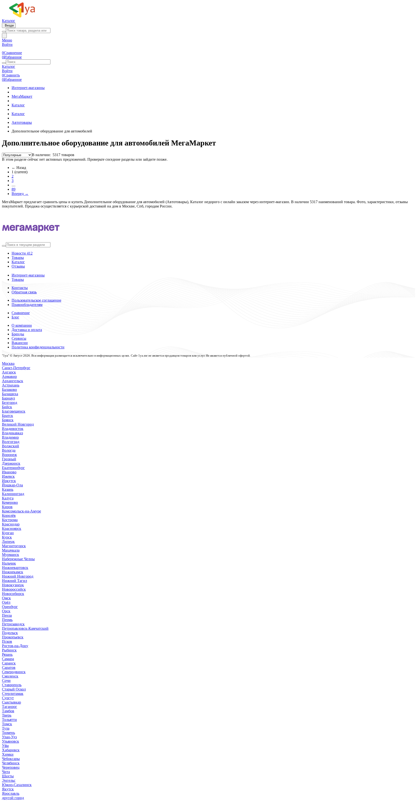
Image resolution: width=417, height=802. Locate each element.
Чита (6, 772)
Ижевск (8, 476)
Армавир (9, 376)
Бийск (7, 407)
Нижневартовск (15, 568)
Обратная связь (24, 292)
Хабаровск (11, 750)
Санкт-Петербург (16, 368)
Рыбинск (9, 650)
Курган (8, 533)
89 (13, 189)
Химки (8, 754)
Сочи (6, 680)
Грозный (9, 459)
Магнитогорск (14, 546)
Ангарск (9, 372)
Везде (9, 25)
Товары (18, 258)
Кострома (10, 520)
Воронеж (9, 455)
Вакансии (20, 343)
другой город (13, 798)
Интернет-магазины (28, 275)
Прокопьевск (12, 637)
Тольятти (9, 720)
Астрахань (10, 385)
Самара (8, 659)
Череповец (11, 767)
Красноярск (11, 528)
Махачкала (11, 550)
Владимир (10, 437)
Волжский (10, 446)
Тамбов (8, 711)
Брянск (8, 420)
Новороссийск (14, 589)
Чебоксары (11, 759)
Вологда (8, 450)
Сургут (8, 698)
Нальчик (9, 563)
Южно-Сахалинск (17, 785)
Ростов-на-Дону (15, 646)
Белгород (9, 403)
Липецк (8, 541)
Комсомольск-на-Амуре (21, 511)
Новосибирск (13, 594)
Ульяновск (10, 741)
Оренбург (10, 607)
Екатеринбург (13, 468)
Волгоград (10, 442)
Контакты (20, 288)
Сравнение (21, 313)
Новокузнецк (13, 585)
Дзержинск (11, 463)
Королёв (9, 515)
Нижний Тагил (14, 581)
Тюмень (8, 733)
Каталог (8, 21)
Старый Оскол (14, 689)
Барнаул (8, 398)
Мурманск (10, 555)
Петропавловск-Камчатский (25, 628)
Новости (22, 253)
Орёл (6, 602)
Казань (7, 489)
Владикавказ (12, 433)
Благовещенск (13, 411)
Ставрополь (11, 685)
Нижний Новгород (17, 576)
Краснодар (11, 524)
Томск (7, 724)
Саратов (8, 667)
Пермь (7, 620)
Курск (7, 537)
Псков (7, 641)
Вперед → (20, 194)
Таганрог (9, 707)
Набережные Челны (18, 559)
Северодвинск (14, 672)
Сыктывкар (11, 702)
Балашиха (10, 394)
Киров (7, 507)
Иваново (9, 472)
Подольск (10, 633)
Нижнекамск (12, 572)
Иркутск (9, 481)
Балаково (9, 389)
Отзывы (18, 266)
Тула (5, 728)
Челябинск (11, 763)
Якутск (8, 789)
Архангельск (12, 381)
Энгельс (8, 780)
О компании (22, 325)
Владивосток (12, 429)
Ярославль (10, 793)
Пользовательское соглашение (36, 300)
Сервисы (19, 338)
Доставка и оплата (27, 330)
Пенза (7, 615)
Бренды (18, 334)
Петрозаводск (13, 624)
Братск (7, 416)
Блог (15, 317)
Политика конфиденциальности (38, 347)
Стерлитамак (12, 693)
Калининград (13, 494)
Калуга (8, 498)
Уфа (5, 746)
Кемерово (10, 502)
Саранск (9, 663)
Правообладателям (27, 305)
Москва (8, 363)
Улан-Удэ (9, 737)
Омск (6, 598)
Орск (6, 611)
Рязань (7, 654)
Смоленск (10, 676)
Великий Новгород (18, 424)
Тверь (6, 715)
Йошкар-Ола (12, 485)
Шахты (8, 776)
